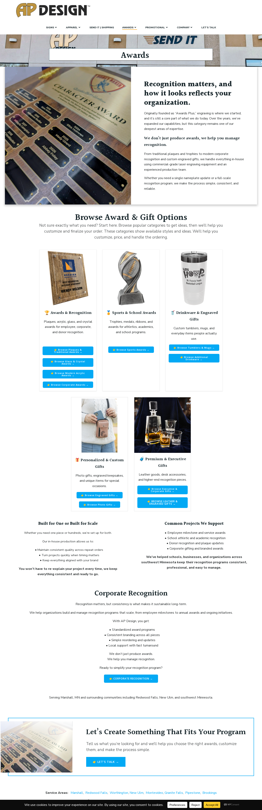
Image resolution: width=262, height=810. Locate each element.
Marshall (77, 793)
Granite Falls (174, 793)
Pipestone (192, 793)
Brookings (209, 793)
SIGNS (50, 27)
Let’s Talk (208, 27)
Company (183, 27)
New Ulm (136, 793)
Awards (127, 27)
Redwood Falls (96, 793)
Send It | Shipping (101, 27)
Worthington (119, 793)
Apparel (72, 27)
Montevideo (154, 793)
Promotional (155, 27)
